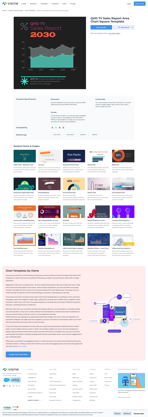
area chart (56, 134)
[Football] (74, 211)
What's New (93, 389)
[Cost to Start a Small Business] (25, 211)
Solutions (33, 4)
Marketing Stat (43, 192)
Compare (93, 393)
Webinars (75, 377)
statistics (83, 134)
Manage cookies (139, 413)
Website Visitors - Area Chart (98, 248)
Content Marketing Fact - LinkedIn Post (121, 220)
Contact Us (108, 381)
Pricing (72, 4)
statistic (94, 134)
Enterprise (52, 396)
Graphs (30, 396)
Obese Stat (91, 165)
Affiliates (92, 400)
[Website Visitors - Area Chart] (98, 239)
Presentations (32, 374)
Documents (32, 389)
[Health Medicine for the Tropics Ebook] (98, 211)
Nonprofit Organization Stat (24, 192)
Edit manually (101, 27)
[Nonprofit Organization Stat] (25, 184)
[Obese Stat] (98, 156)
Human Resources (55, 381)
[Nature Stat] (98, 184)
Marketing (52, 374)
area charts (70, 134)
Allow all (117, 413)
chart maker (22, 346)
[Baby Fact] (123, 156)
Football (66, 220)
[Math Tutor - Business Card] (25, 156)
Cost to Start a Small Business (24, 220)
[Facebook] (7, 385)
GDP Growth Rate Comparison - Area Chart (74, 248)
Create (23, 4)
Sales (51, 377)
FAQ (106, 374)
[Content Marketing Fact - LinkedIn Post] (123, 211)
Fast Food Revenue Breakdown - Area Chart (22, 248)
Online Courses (77, 389)
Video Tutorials (77, 381)
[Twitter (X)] (13, 385)
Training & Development (57, 385)
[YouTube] (4, 385)
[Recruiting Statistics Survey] (49, 211)
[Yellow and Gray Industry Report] (123, 239)
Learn (64, 4)
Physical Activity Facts (71, 165)
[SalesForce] (12, 380)
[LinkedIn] (10, 385)
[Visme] (10, 3)
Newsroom (93, 377)
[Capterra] (7, 407)
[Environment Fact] (123, 184)
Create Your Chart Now (18, 354)
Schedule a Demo (55, 400)
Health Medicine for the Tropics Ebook (96, 220)
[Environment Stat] (74, 184)
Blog (74, 374)
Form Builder (32, 381)
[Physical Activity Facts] (74, 156)
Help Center (108, 377)
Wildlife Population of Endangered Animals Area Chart (47, 248)
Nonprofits (52, 389)
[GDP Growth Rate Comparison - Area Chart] (74, 239)
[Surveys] (49, 156)
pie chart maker (114, 33)
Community (93, 396)
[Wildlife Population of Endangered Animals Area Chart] (49, 239)
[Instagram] (17, 385)
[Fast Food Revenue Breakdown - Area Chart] (25, 239)
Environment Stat (69, 192)
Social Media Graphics (35, 393)
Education (52, 393)
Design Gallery (77, 396)
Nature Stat (91, 192)
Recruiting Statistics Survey (48, 220)
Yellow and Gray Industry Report (121, 248)
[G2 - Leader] (15, 407)
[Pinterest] (19, 385)
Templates (44, 4)
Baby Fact (115, 165)
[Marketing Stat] (49, 184)
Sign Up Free (139, 4)
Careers (92, 381)
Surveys (41, 165)
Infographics (32, 377)
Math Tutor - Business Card (23, 165)
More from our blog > (124, 397)
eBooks (74, 385)
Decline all (127, 413)
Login (129, 4)
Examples (55, 4)
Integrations (76, 400)
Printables (31, 385)
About (92, 374)
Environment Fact (118, 192)
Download (93, 385)
